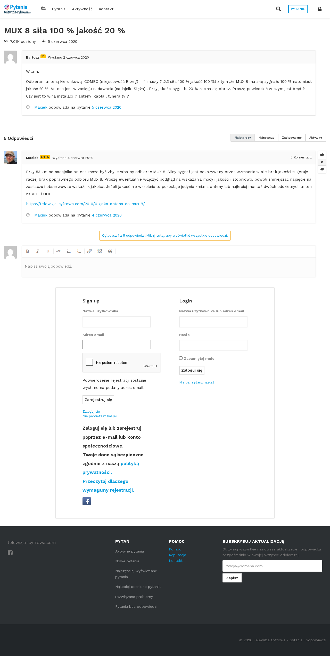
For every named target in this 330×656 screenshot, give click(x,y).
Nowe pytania (127, 561)
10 (43, 56)
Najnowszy (266, 137)
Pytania (59, 9)
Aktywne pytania (129, 551)
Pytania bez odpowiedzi (136, 606)
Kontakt (106, 9)
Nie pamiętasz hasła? (100, 416)
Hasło (184, 335)
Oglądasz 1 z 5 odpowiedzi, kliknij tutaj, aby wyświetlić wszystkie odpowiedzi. (165, 235)
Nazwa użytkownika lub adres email (211, 311)
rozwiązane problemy (134, 597)
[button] (320, 9)
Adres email (93, 335)
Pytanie (298, 9)
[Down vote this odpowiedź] (322, 169)
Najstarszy (243, 137)
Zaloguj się (91, 411)
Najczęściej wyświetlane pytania (136, 574)
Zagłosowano (292, 137)
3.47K (45, 156)
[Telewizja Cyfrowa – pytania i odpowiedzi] (17, 9)
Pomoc (175, 549)
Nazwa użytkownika (100, 311)
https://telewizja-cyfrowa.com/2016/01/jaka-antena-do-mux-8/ (85, 204)
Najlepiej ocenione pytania (138, 587)
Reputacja (177, 555)
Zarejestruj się (98, 399)
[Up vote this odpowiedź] (322, 155)
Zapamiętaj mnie (199, 358)
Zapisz (232, 578)
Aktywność (82, 9)
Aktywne (315, 137)
